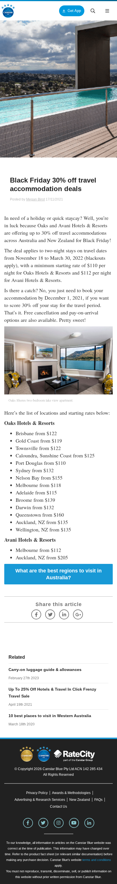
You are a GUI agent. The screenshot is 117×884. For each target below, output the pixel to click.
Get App (74, 11)
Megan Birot (35, 199)
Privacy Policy (37, 793)
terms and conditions (96, 860)
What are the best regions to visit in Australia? (58, 574)
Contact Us (58, 807)
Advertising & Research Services (39, 800)
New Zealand (79, 800)
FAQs (98, 800)
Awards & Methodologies (71, 793)
